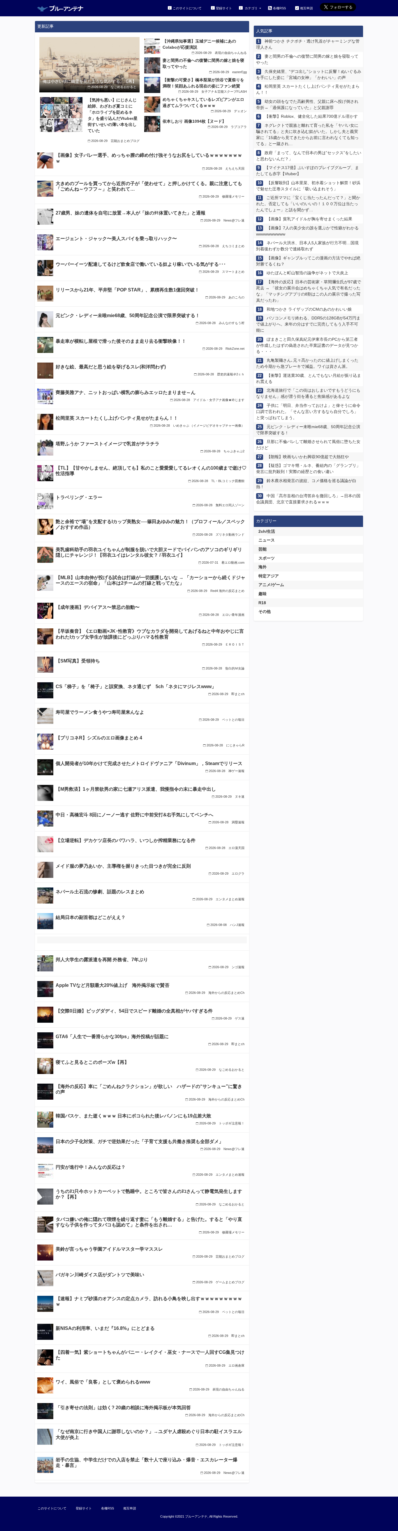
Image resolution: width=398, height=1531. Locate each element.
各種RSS (279, 8)
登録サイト (224, 8)
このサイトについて (187, 8)
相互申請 (306, 8)
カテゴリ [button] (251, 8)
